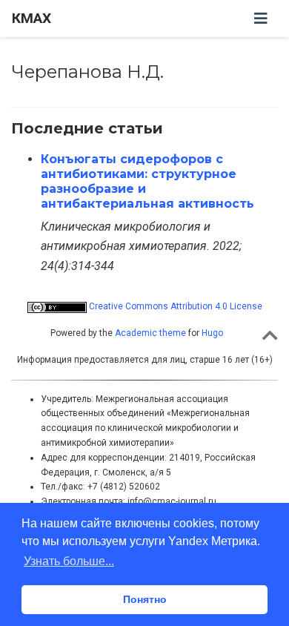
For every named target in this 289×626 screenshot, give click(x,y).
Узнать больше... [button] (69, 561)
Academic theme (150, 333)
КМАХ (31, 18)
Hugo (212, 333)
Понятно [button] (145, 599)
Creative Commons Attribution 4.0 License (174, 306)
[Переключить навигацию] (261, 18)
